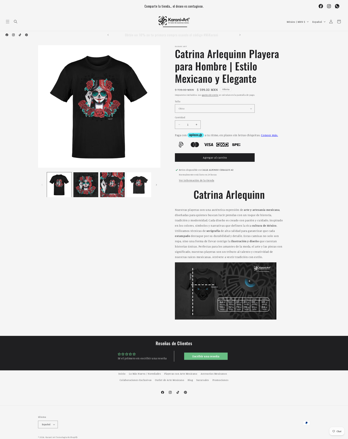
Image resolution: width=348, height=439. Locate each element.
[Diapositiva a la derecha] (156, 185)
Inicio (122, 373)
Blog (190, 379)
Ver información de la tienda (196, 180)
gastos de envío (210, 95)
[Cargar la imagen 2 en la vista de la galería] (85, 184)
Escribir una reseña (205, 356)
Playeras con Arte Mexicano (180, 373)
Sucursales (202, 379)
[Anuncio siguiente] (240, 34)
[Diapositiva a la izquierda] (42, 185)
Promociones (220, 379)
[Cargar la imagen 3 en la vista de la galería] (112, 184)
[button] (8, 22)
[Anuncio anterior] (108, 34)
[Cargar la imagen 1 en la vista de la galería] (59, 184)
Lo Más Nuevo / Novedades (145, 373)
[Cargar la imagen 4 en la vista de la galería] (139, 184)
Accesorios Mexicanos (214, 373)
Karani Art (50, 437)
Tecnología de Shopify (67, 437)
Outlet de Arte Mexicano (169, 379)
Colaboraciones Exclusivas (136, 379)
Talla (177, 101)
